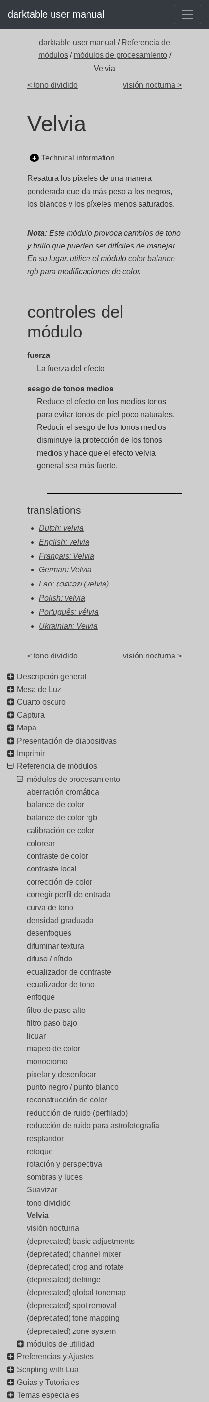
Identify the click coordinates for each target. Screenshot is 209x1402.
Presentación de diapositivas (67, 741)
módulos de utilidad (60, 1344)
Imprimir (31, 753)
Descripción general (52, 677)
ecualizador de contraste (69, 972)
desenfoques (49, 933)
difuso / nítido (49, 959)
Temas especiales (48, 1395)
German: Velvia (65, 570)
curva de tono (50, 908)
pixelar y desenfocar (61, 1074)
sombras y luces (55, 1177)
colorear (41, 843)
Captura (31, 715)
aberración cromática (63, 792)
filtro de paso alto (56, 1010)
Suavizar (42, 1190)
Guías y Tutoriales (48, 1382)
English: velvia (64, 542)
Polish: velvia (62, 598)
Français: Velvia (66, 556)
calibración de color (60, 830)
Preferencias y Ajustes (55, 1356)
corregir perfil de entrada (69, 894)
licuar (36, 1036)
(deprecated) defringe (64, 1280)
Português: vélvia (69, 612)
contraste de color (57, 856)
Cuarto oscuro (41, 702)
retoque (40, 1151)
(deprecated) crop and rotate (75, 1267)
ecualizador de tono (61, 984)
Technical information (78, 158)
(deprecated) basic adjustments (81, 1241)
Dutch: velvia (61, 528)
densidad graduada (60, 920)
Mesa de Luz (39, 689)
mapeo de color (53, 1049)
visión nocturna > (152, 85)
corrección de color (59, 882)
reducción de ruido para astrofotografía (93, 1125)
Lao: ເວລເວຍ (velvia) (74, 584)
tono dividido (49, 1203)
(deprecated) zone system (71, 1331)
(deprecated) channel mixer (74, 1254)
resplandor (45, 1139)
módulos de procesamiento (120, 55)
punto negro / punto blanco (73, 1087)
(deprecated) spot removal (72, 1305)
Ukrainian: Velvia (68, 626)
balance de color (55, 804)
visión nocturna (53, 1228)
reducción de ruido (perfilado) (77, 1113)
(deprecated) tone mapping (73, 1318)
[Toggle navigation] (187, 14)
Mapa (26, 728)
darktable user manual (56, 14)
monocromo (47, 1061)
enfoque (41, 997)
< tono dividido (52, 85)
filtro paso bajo (52, 1023)
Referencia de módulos (57, 766)
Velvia (38, 1215)
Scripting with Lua (48, 1370)
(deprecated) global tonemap (76, 1292)
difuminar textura (55, 946)
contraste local (52, 869)
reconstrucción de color (67, 1100)
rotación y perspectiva (64, 1164)
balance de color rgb (62, 818)
